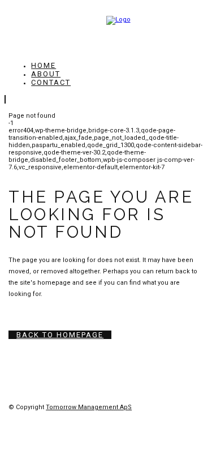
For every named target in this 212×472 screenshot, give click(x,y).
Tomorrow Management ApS (89, 407)
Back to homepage (59, 335)
